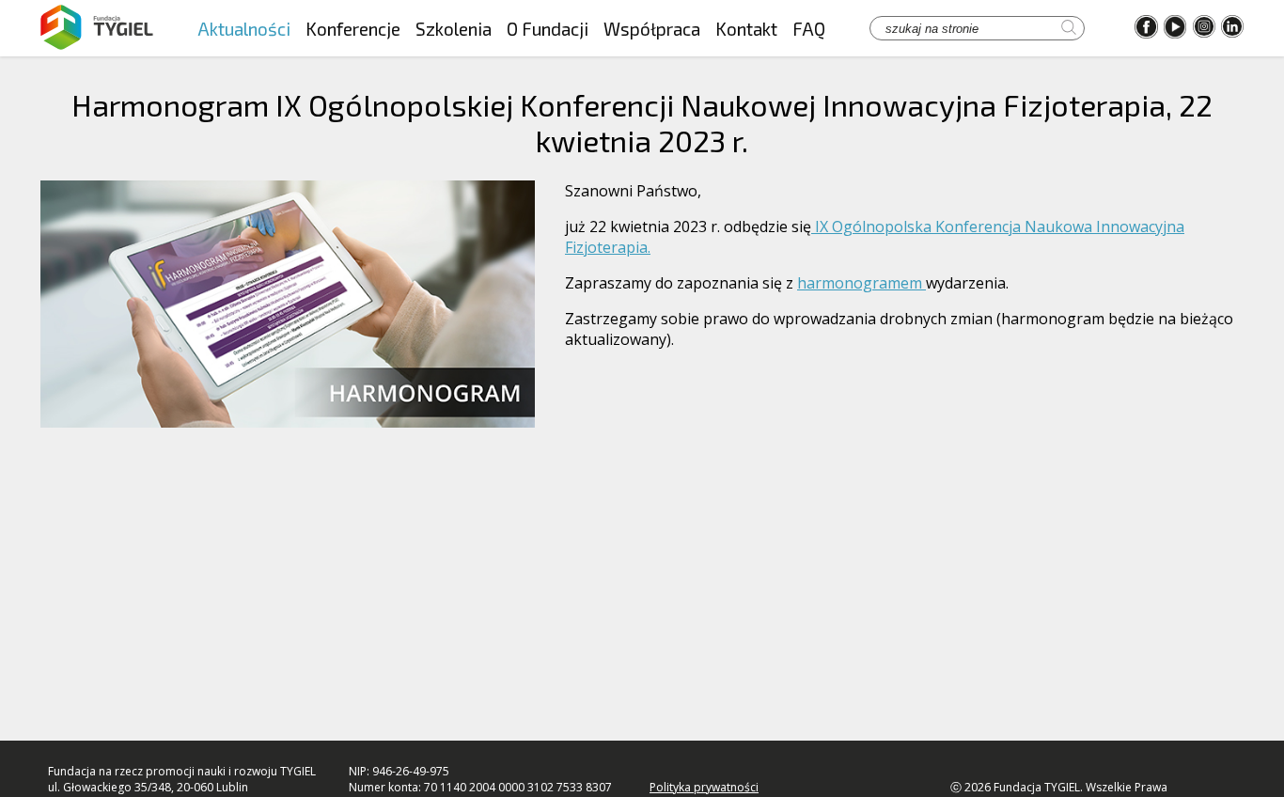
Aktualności (243, 28)
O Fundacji (547, 28)
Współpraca (651, 28)
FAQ (808, 28)
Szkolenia (453, 28)
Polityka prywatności (704, 787)
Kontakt (746, 28)
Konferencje (352, 28)
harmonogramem (861, 283)
